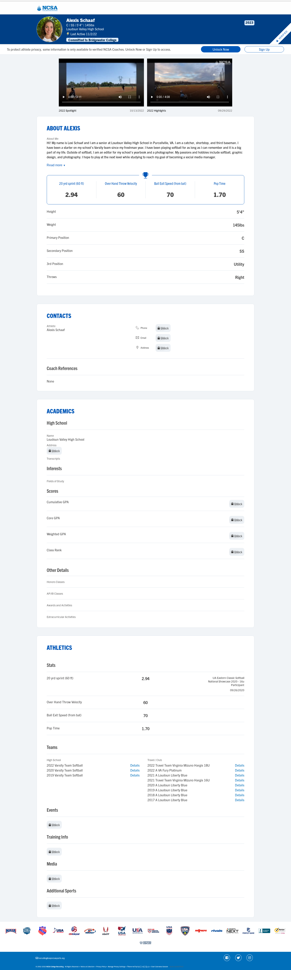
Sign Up (264, 49)
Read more (56, 165)
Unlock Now (221, 49)
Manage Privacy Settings (116, 966)
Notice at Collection (87, 966)
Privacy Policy (101, 966)
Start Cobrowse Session (159, 966)
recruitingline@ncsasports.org (52, 958)
